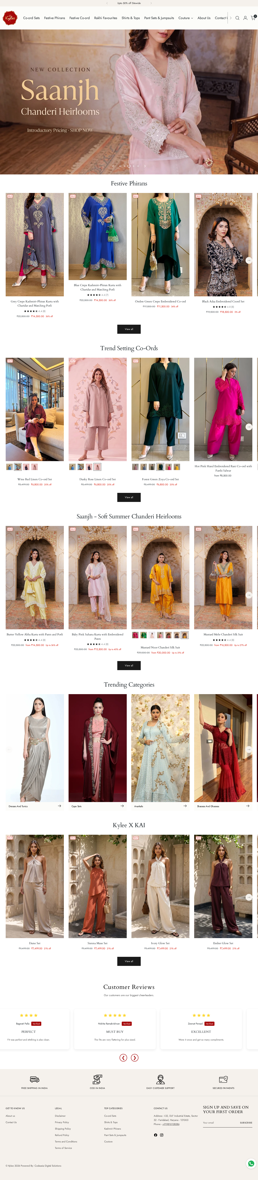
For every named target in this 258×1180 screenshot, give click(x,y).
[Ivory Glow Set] (160, 886)
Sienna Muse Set (97, 943)
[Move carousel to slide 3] (129, 166)
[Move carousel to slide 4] (133, 166)
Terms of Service (63, 1148)
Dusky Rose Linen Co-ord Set (98, 479)
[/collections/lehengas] (129, 102)
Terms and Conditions (66, 1141)
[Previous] (107, 3)
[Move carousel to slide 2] (124, 166)
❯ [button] (134, 1058)
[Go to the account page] (245, 18)
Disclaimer (60, 1116)
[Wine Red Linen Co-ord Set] (35, 409)
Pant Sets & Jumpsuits (115, 1135)
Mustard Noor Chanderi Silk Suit (160, 647)
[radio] (9, 467)
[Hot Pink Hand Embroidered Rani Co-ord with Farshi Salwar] (223, 409)
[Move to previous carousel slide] (113, 166)
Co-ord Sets (110, 1116)
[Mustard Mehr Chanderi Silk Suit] (223, 577)
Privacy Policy (62, 1122)
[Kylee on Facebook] (156, 1135)
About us (10, 1116)
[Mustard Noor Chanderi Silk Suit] (160, 577)
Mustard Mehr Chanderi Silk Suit (223, 634)
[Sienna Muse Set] (98, 886)
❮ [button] (123, 1058)
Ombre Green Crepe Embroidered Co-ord (160, 301)
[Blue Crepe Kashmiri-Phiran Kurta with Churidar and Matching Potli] (98, 236)
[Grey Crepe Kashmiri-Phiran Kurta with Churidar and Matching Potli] (35, 244)
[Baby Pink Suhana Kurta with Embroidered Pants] (98, 577)
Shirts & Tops (110, 1122)
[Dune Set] (35, 886)
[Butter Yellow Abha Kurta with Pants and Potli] (35, 577)
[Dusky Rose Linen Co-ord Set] (98, 409)
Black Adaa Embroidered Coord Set (223, 301)
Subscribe (246, 1122)
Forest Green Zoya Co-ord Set (160, 479)
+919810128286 (170, 1124)
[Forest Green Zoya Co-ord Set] (160, 409)
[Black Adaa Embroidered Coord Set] (223, 244)
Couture (108, 1141)
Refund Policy (62, 1135)
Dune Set (34, 943)
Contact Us (11, 1122)
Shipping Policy (63, 1128)
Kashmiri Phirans (112, 1128)
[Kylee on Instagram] (162, 1135)
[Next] (151, 3)
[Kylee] (10, 18)
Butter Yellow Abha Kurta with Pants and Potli (35, 634)
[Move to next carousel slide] (144, 166)
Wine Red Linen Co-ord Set (34, 479)
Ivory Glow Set (160, 943)
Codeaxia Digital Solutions (48, 1166)
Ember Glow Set (223, 943)
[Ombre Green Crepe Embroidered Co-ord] (160, 244)
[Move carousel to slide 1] (120, 166)
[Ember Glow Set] (223, 886)
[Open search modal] (237, 18)
